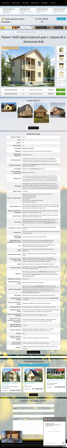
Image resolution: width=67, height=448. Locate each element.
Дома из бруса (6, 2)
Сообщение (15, 419)
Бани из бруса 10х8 (44, 365)
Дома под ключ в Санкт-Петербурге (13, 20)
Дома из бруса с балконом (24, 365)
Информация (44, 2)
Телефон (14, 408)
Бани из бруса (25, 2)
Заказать (61, 89)
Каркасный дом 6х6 (29, 383)
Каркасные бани (35, 2)
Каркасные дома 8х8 (35, 365)
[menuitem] (6, 3)
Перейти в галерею (33, 127)
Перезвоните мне (61, 18)
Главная (3, 32)
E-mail (14, 413)
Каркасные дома (16, 2)
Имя (14, 403)
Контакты (53, 2)
